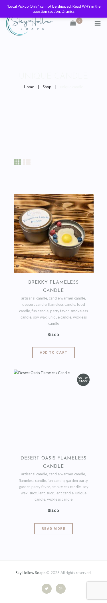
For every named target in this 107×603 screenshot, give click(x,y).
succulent (37, 493)
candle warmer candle (67, 298)
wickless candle (59, 499)
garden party (77, 480)
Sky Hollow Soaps (30, 572)
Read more (53, 529)
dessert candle (34, 304)
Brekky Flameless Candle (53, 286)
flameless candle (61, 304)
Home (29, 87)
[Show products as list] (27, 161)
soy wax (40, 317)
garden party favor (34, 486)
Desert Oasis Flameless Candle (54, 462)
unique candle (60, 317)
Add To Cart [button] (54, 353)
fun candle (40, 311)
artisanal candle (34, 298)
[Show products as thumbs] (17, 161)
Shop (47, 87)
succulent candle (60, 493)
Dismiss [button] (68, 11)
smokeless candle (66, 486)
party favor (59, 311)
